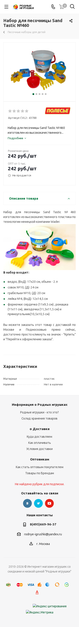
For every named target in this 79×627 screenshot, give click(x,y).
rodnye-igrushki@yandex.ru (43, 534)
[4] (23, 111)
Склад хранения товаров (39, 418)
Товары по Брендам (39, 473)
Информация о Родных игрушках (39, 404)
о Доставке (40, 429)
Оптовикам (39, 459)
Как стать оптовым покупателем (39, 467)
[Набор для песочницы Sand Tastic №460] (39, 70)
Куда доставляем (39, 436)
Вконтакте (27, 503)
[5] (27, 111)
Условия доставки (39, 449)
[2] (14, 111)
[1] (10, 111)
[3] (18, 111)
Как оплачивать (39, 442)
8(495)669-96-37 (43, 524)
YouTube (49, 503)
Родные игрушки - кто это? (39, 412)
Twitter (38, 503)
